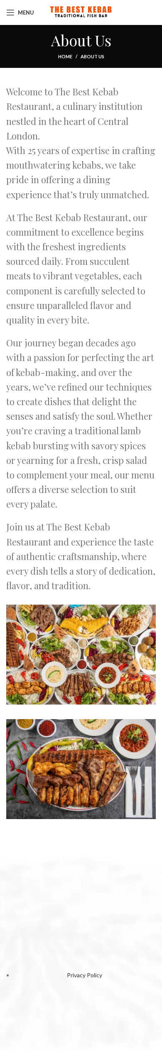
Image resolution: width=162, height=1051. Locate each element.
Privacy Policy (84, 975)
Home (65, 56)
